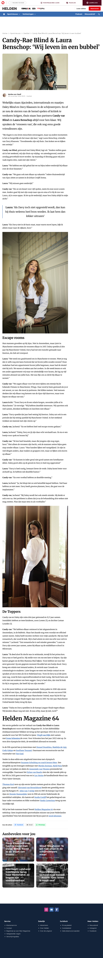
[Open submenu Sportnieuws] (19, 14)
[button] (92, 3)
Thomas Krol (8, 784)
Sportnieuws (15, 33)
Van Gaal (19, 754)
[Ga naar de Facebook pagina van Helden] (57, 910)
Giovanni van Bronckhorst (30, 787)
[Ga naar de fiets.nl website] (34, 8)
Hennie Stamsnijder (18, 794)
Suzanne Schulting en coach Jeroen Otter (39, 762)
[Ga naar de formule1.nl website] (26, 8)
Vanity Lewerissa (47, 800)
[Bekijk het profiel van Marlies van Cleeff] (4, 95)
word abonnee (55, 816)
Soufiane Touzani (24, 750)
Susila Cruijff (40, 797)
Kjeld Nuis (57, 766)
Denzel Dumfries (44, 747)
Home (4, 33)
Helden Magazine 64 (44, 809)
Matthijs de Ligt (59, 747)
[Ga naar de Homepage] (9, 8)
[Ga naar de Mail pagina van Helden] (51, 910)
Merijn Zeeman (45, 766)
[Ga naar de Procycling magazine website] (40, 8)
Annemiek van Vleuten (39, 769)
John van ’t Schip (27, 791)
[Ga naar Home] (4, 14)
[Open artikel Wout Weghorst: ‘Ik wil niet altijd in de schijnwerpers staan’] (52, 849)
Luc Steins (39, 775)
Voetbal (26, 33)
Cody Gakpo (7, 750)
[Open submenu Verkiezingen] (35, 14)
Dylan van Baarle (34, 772)
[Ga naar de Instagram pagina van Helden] (46, 910)
